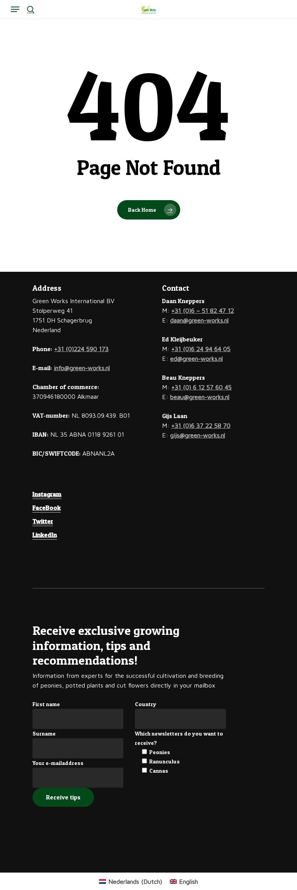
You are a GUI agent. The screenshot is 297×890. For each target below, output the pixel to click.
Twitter (42, 521)
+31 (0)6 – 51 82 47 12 (202, 310)
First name (46, 704)
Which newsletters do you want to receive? (179, 738)
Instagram (46, 494)
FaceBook (46, 507)
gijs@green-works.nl (197, 435)
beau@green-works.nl (199, 396)
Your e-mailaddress (58, 763)
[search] (30, 9)
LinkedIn (44, 534)
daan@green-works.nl (199, 320)
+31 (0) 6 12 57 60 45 (201, 387)
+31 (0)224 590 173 (81, 348)
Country (145, 704)
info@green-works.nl (82, 367)
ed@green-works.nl (196, 358)
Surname (44, 733)
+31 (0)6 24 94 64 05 (200, 348)
